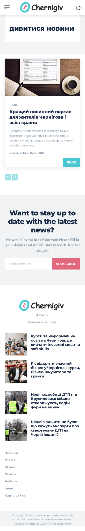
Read (72, 162)
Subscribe (66, 264)
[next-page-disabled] (15, 177)
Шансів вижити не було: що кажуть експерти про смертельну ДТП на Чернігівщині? (55, 428)
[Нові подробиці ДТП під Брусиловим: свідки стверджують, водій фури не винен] (16, 402)
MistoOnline (64, 524)
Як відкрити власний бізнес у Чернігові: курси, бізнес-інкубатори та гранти (55, 369)
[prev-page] (8, 177)
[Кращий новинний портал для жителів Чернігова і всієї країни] (42, 77)
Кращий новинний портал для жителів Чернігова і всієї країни (40, 117)
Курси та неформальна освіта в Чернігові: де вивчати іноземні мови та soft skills (55, 342)
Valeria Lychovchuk (26, 152)
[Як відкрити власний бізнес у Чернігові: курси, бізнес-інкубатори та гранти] (16, 371)
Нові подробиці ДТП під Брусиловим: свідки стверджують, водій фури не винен (54, 400)
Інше (13, 104)
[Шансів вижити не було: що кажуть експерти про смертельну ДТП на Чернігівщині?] (16, 430)
